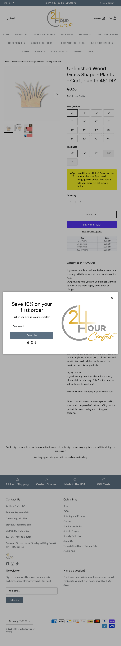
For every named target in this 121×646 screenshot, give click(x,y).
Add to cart (91, 214)
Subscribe (32, 335)
